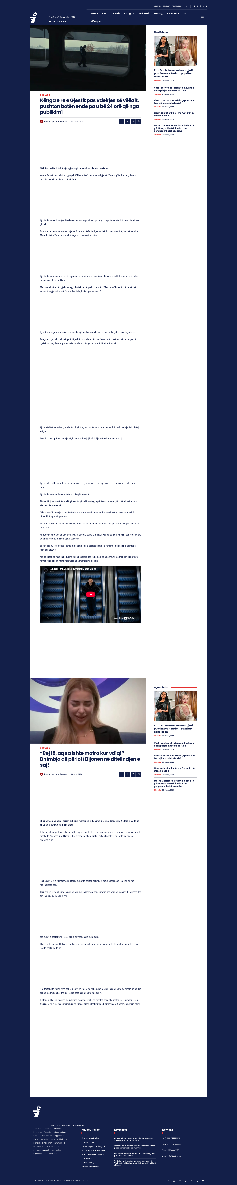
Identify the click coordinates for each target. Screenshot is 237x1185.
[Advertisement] (90, 146)
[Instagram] (197, 6)
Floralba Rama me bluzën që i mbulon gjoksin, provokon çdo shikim (135, 1154)
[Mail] (180, 1181)
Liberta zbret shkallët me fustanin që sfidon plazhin (174, 114)
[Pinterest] (133, 121)
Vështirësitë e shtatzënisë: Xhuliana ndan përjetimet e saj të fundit (174, 89)
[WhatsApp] (138, 121)
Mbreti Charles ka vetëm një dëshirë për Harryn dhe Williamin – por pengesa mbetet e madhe (174, 128)
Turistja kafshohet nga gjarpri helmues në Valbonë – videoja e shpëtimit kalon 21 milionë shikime (135, 1163)
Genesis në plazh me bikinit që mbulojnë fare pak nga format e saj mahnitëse (134, 1147)
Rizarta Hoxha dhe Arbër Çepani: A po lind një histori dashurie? (174, 102)
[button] (186, 6)
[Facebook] (194, 6)
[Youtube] (206, 6)
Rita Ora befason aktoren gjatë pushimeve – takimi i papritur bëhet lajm (174, 73)
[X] (203, 6)
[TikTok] (200, 6)
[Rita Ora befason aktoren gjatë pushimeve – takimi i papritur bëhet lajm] (175, 51)
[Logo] (37, 17)
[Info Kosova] (42, 121)
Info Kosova (61, 121)
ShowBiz (45, 95)
